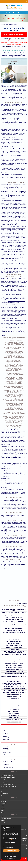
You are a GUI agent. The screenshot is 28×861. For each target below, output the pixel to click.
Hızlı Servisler (3, 820)
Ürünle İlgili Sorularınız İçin (8, 767)
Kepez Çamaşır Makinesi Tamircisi (14, 645)
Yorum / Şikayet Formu (5, 822)
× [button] (19, 826)
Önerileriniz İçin (6, 751)
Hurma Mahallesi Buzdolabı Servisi (14, 667)
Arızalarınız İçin (6, 746)
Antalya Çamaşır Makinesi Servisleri (8, 779)
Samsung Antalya (6, 20)
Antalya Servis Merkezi (14, 639)
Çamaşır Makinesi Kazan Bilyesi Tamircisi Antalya (14, 692)
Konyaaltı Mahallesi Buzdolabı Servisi (14, 661)
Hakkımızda (3, 801)
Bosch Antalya (15, 18)
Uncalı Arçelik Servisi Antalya (14, 694)
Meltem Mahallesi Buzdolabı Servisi (14, 669)
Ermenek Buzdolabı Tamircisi (14, 704)
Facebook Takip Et (16, 46)
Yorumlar (3, 812)
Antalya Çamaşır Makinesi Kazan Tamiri (14, 628)
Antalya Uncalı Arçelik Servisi (14, 696)
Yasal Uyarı (3, 808)
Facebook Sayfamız (21, 20)
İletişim (2, 795)
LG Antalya (13, 20)
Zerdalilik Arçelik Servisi (14, 711)
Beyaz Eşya (3, 568)
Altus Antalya (5, 729)
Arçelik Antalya (5, 730)
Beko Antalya (5, 731)
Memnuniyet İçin (6, 749)
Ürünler (2, 805)
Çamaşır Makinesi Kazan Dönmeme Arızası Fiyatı (14, 688)
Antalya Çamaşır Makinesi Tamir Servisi (14, 635)
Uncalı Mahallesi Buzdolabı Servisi (14, 665)
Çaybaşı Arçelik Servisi (14, 709)
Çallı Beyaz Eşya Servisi (14, 649)
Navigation (14, 1)
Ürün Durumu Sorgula (7, 752)
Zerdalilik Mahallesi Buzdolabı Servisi (14, 671)
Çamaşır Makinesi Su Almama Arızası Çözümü (14, 690)
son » (20, 722)
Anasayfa (3, 24)
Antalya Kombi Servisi (5, 788)
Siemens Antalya (22, 18)
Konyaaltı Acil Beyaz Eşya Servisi (14, 647)
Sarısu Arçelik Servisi (14, 713)
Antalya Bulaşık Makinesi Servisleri (8, 777)
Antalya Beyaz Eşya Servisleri (7, 775)
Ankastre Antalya (4, 782)
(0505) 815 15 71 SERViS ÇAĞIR (14, 35)
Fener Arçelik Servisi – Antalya (14, 707)
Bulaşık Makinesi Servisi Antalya (14, 719)
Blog (2, 816)
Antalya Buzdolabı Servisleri (6, 818)
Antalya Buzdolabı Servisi (14, 637)
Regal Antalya (5, 736)
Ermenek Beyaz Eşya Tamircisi (14, 705)
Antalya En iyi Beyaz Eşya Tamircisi (14, 630)
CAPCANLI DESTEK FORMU (8, 761)
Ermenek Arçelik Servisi (14, 698)
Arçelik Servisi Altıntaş (14, 717)
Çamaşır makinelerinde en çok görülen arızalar (14, 615)
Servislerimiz (3, 806)
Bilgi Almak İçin (5, 748)
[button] (11, 856)
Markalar (3, 791)
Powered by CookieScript (11, 858)
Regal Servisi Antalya (5, 793)
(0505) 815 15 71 (13, 12)
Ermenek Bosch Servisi (14, 700)
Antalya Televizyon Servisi (8, 763)
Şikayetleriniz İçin (6, 754)
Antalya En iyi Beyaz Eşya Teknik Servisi (14, 619)
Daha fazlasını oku (11, 839)
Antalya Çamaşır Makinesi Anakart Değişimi (14, 626)
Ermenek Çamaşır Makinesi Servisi (14, 702)
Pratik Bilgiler (3, 803)
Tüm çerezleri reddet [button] (11, 854)
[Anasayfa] (14, 6)
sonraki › (16, 722)
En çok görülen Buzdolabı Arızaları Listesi (14, 686)
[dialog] (11, 842)
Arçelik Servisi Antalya (6, 18)
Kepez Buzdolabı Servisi (14, 659)
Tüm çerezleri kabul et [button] (11, 850)
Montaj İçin (5, 766)
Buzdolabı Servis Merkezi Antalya (14, 641)
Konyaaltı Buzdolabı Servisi (14, 658)
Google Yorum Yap (6, 46)
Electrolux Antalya (4, 790)
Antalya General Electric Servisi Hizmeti (8, 786)
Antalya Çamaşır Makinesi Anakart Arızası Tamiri (14, 624)
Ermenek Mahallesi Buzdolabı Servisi (14, 663)
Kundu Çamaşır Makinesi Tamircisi (14, 617)
